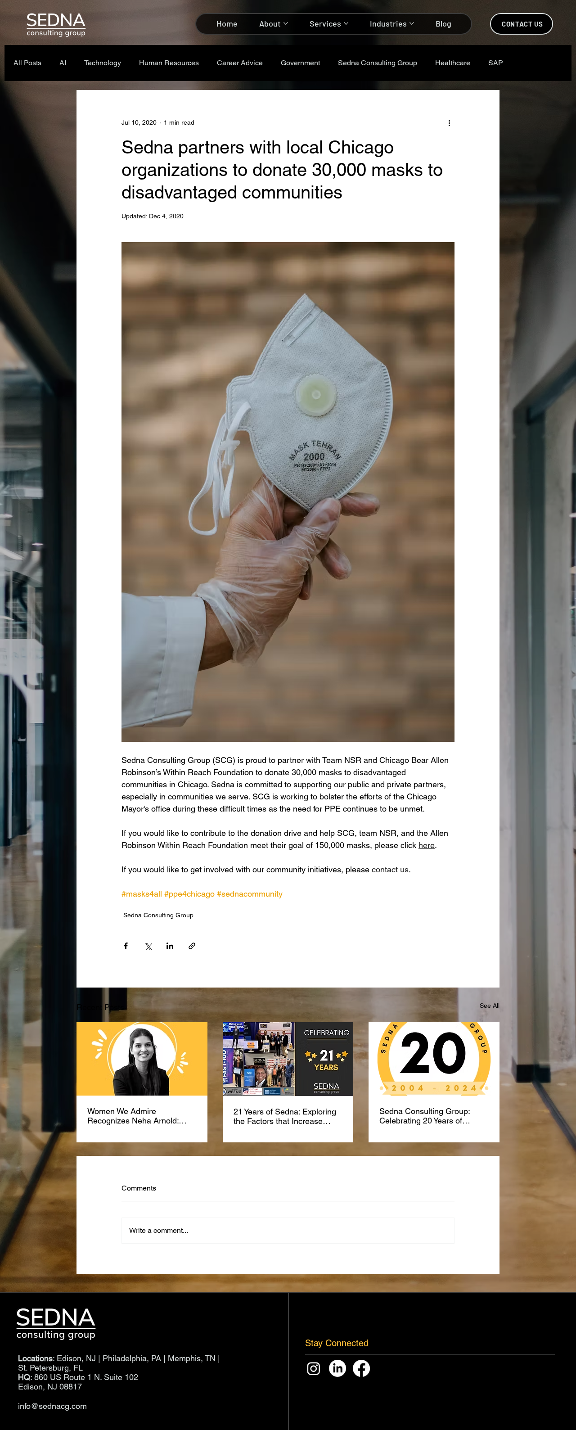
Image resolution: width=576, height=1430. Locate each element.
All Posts (27, 63)
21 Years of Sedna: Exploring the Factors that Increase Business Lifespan (285, 1116)
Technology (102, 63)
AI (62, 63)
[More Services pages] (346, 23)
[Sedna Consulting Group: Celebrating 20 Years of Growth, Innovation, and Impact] (434, 1059)
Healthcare (452, 63)
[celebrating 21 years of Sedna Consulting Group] (288, 1059)
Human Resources (169, 63)
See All (490, 1005)
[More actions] (449, 122)
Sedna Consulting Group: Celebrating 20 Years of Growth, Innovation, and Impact (424, 1115)
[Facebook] (361, 1368)
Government (300, 63)
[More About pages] (286, 23)
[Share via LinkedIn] (170, 946)
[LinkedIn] (337, 1368)
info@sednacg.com (52, 1406)
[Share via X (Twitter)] (148, 946)
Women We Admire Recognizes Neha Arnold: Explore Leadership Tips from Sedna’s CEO (140, 1115)
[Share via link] (192, 946)
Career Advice (240, 63)
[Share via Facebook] (126, 946)
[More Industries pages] (412, 23)
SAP (495, 63)
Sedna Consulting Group (377, 63)
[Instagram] (313, 1368)
